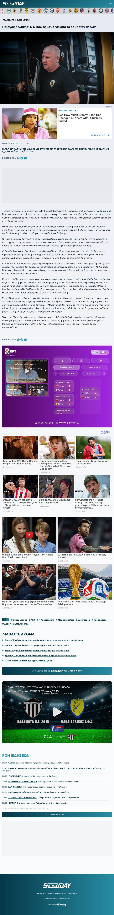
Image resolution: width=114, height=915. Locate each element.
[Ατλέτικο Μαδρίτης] (82, 10)
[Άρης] (27, 10)
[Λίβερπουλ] (33, 10)
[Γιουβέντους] (88, 10)
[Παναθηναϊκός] (9, 10)
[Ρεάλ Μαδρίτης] (70, 10)
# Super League (19, 620)
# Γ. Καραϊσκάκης (45, 620)
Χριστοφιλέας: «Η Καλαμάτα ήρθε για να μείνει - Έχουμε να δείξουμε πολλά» (40, 655)
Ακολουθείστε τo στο (57, 670)
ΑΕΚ (51, 211)
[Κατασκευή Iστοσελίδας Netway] (61, 905)
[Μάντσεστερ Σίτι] (46, 10)
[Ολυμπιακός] (3, 10)
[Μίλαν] (94, 10)
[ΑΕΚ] (15, 10)
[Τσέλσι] (52, 10)
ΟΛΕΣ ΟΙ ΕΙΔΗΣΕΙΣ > (57, 814)
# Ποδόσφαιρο (98, 620)
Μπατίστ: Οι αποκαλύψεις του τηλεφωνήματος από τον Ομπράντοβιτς (37, 645)
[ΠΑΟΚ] (21, 10)
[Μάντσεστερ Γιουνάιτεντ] (39, 10)
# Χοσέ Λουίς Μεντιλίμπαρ (15, 624)
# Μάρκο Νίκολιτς (65, 620)
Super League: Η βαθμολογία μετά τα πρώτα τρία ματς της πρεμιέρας (37, 650)
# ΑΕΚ (32, 620)
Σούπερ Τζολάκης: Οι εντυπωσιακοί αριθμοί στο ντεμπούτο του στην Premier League (44, 640)
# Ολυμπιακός (83, 620)
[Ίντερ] (101, 10)
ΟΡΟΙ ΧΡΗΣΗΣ (73, 893)
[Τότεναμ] (64, 10)
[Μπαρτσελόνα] (76, 10)
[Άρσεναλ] (58, 10)
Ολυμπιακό (105, 211)
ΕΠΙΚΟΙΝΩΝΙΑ (41, 893)
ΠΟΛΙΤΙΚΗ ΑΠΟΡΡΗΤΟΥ (57, 893)
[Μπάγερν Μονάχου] (107, 10)
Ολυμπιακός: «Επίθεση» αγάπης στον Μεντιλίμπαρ (28, 660)
